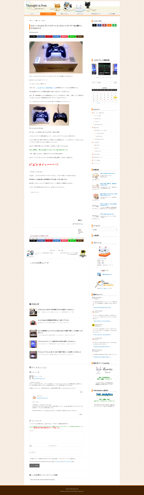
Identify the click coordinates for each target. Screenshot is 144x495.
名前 (30, 445)
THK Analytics (99, 139)
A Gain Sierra (97, 154)
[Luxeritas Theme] (104, 370)
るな (82, 224)
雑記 (44, 20)
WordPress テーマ (100, 130)
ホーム (32, 20)
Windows (98, 118)
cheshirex (97, 325)
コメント (31, 430)
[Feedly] (114, 25)
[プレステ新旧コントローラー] (49, 115)
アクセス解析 (97, 160)
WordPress (98, 124)
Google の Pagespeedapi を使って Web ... (102, 307)
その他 (38, 20)
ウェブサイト (32, 452)
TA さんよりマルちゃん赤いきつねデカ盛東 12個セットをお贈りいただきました (59, 352)
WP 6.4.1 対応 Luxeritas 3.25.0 (107, 173)
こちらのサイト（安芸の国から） (46, 87)
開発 (96, 127)
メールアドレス (52, 445)
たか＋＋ (36, 376)
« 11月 (98, 103)
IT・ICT (98, 115)
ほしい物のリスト (105, 288)
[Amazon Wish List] (104, 283)
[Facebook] (99, 25)
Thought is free (80, 491)
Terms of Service (67, 461)
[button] (94, 69)
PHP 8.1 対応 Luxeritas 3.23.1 (107, 214)
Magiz (96, 298)
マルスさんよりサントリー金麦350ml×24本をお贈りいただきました (56, 341)
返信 (81, 392)
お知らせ (98, 151)
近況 (97, 148)
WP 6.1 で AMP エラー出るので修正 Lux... (102, 321)
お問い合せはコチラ (107, 274)
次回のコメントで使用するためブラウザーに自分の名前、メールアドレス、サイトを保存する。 (53, 458)
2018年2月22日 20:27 (39, 378)
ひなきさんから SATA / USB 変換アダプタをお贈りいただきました (56, 309)
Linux (97, 121)
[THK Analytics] (104, 394)
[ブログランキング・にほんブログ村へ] (104, 270)
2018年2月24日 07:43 (42, 398)
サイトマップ (97, 163)
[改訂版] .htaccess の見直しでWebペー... (102, 346)
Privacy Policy (58, 461)
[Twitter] (94, 25)
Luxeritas (100, 133)
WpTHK (99, 136)
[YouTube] (104, 25)
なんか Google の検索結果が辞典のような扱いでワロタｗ (53, 320)
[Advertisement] (43, 204)
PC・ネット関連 (99, 112)
